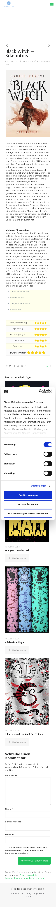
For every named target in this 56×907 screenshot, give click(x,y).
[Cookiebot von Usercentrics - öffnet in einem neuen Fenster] (39, 391)
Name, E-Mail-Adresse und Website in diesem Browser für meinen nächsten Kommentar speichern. (26, 850)
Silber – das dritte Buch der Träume (24, 734)
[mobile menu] (51, 4)
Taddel (25, 61)
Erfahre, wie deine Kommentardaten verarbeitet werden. (24, 877)
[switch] (48, 454)
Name (9, 809)
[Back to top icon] (49, 900)
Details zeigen (38, 485)
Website (9, 834)
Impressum (39, 893)
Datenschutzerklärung (20, 893)
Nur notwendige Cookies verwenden (28, 513)
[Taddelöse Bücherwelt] (8, 4)
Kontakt (28, 896)
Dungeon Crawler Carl (17, 550)
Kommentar (12, 775)
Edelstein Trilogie (14, 642)
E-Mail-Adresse (14, 821)
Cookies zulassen (28, 495)
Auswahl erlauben (28, 504)
